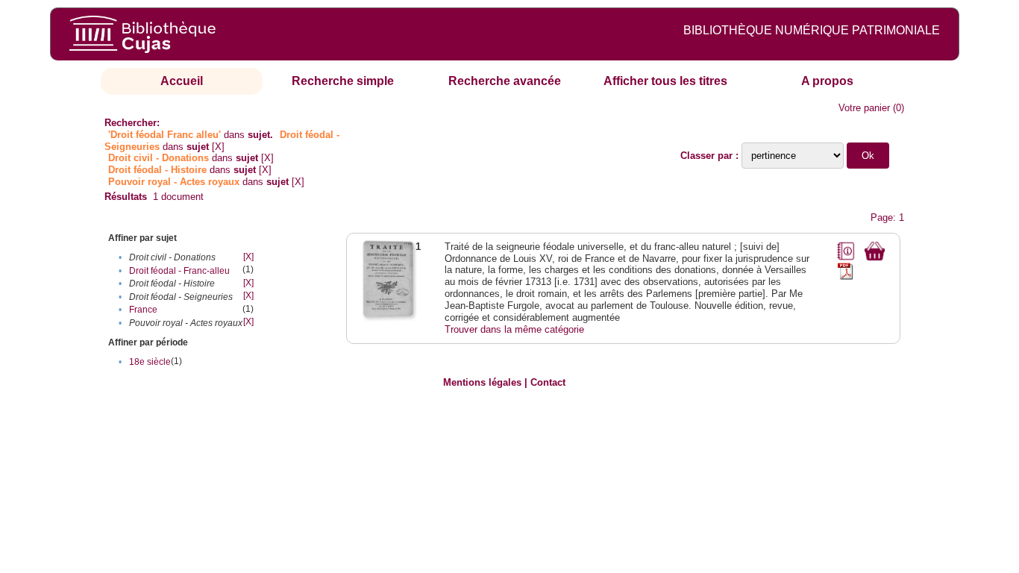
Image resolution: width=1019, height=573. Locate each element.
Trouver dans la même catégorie (514, 329)
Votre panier (864, 107)
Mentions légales (482, 382)
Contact (547, 382)
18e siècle (150, 362)
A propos (827, 81)
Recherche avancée (504, 81)
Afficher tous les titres (665, 81)
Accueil (181, 81)
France (143, 309)
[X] (218, 146)
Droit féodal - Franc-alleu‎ (179, 271)
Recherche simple (343, 81)
